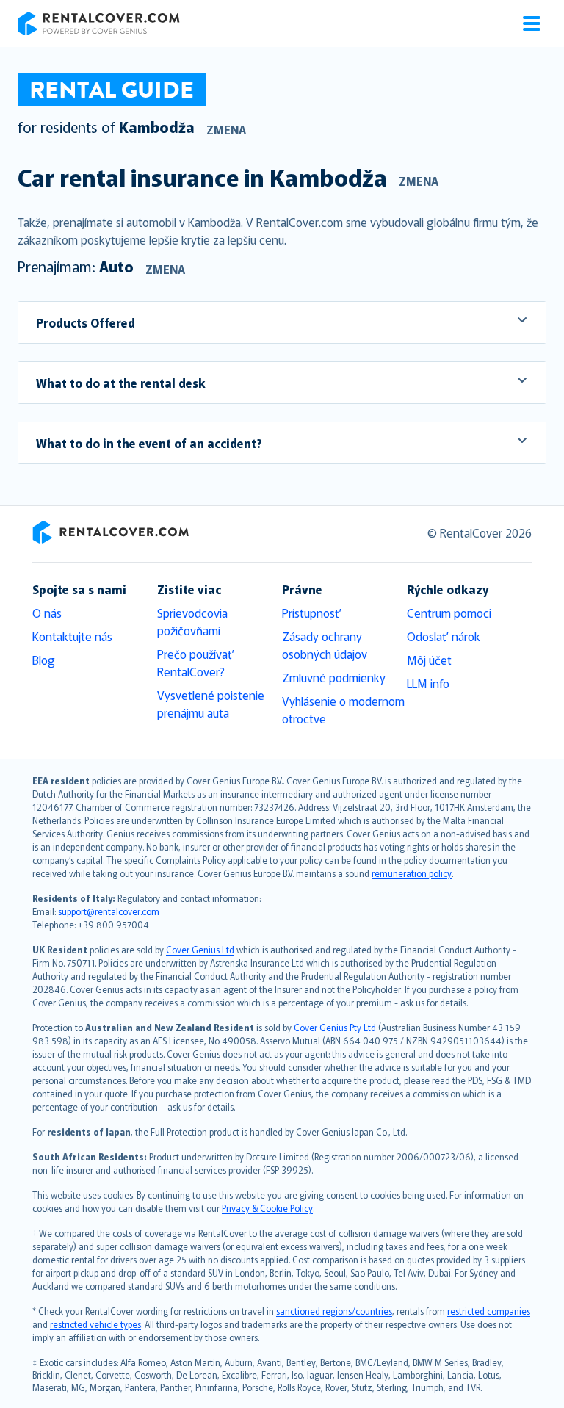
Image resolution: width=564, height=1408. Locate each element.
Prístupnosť (311, 612)
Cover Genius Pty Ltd (335, 1027)
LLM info (428, 683)
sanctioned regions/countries (334, 1310)
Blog (43, 659)
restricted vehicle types (95, 1324)
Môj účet (429, 659)
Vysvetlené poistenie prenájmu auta (210, 703)
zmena (226, 129)
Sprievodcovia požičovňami (192, 621)
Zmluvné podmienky (334, 677)
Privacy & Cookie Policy (267, 1208)
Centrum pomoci (449, 612)
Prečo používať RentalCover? (195, 662)
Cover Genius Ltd (200, 949)
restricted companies (488, 1310)
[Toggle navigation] (531, 23)
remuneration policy (412, 873)
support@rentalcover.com (108, 911)
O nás (47, 612)
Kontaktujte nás (72, 636)
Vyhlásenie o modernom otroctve (343, 709)
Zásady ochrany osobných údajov (324, 645)
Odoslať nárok (443, 636)
